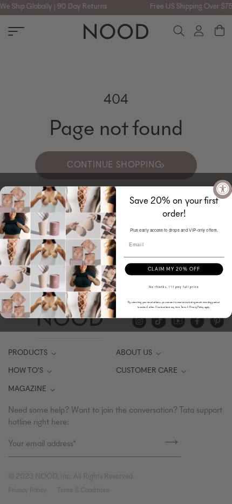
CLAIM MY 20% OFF (174, 268)
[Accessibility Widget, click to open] (222, 189)
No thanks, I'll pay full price (174, 286)
